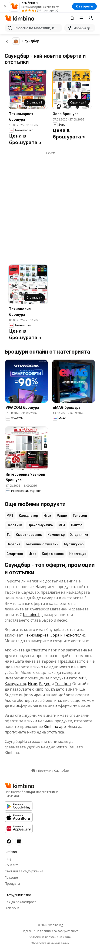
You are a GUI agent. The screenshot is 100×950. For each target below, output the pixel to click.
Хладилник (79, 535)
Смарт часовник (29, 535)
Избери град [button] (83, 28)
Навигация (78, 554)
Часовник (14, 525)
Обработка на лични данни (50, 943)
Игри (47, 515)
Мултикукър (73, 544)
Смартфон (15, 554)
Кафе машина (53, 554)
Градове (11, 877)
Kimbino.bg (33, 614)
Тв (8, 535)
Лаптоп (77, 525)
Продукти (12, 883)
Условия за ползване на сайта (50, 937)
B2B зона (12, 908)
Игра (32, 554)
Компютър (56, 535)
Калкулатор (28, 515)
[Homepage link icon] (33, 770)
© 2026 (50, 925)
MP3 (10, 515)
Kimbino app (55, 726)
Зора (54, 635)
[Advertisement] (50, 205)
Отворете (84, 6)
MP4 (61, 525)
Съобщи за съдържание (24, 871)
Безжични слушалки (42, 544)
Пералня (13, 544)
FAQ (8, 859)
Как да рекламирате (21, 902)
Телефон (80, 515)
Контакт (11, 865)
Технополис (74, 635)
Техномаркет (36, 635)
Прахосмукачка (40, 525)
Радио (62, 515)
